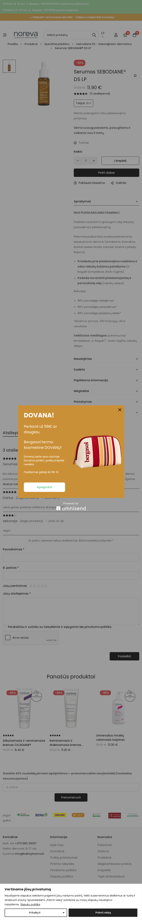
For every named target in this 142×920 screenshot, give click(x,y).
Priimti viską (103, 912)
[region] (71, 902)
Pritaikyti (34, 912)
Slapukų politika (30, 904)
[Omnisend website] (71, 506)
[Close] (119, 409)
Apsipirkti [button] (44, 487)
